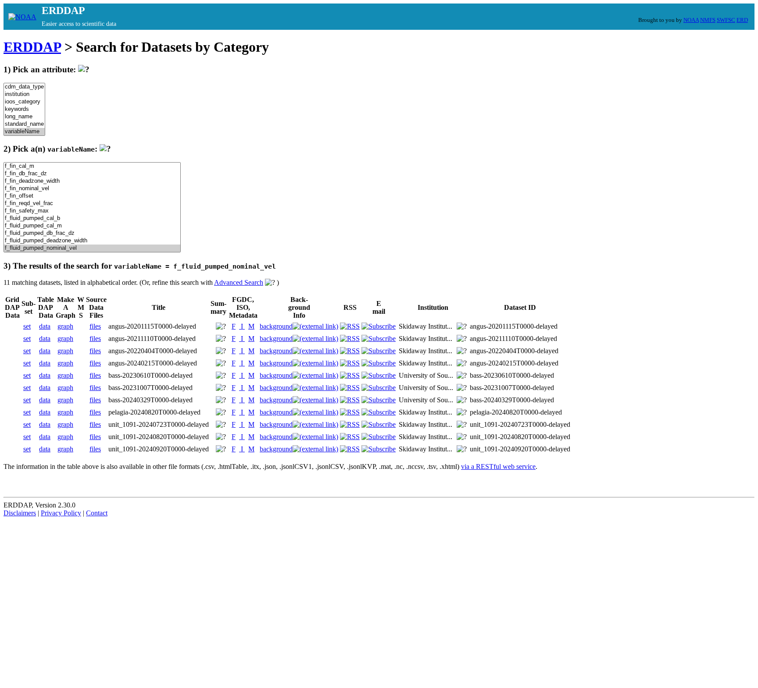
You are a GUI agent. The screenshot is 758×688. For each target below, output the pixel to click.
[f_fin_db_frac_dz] (92, 173)
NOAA (691, 20)
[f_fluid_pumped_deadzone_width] (92, 241)
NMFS (707, 20)
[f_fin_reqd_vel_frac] (92, 203)
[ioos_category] (24, 102)
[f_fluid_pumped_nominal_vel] (92, 248)
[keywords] (24, 109)
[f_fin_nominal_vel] (92, 188)
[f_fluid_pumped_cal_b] (92, 218)
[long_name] (24, 117)
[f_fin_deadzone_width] (92, 181)
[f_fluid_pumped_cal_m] (92, 226)
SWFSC (726, 20)
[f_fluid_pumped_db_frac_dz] (92, 233)
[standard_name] (24, 124)
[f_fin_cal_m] (92, 166)
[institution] (24, 94)
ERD (742, 20)
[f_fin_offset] (92, 196)
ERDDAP (32, 47)
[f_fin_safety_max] (92, 211)
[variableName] (24, 131)
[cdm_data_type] (24, 87)
